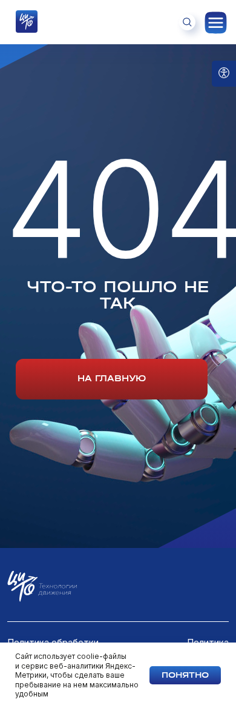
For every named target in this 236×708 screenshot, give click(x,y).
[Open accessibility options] (224, 74)
